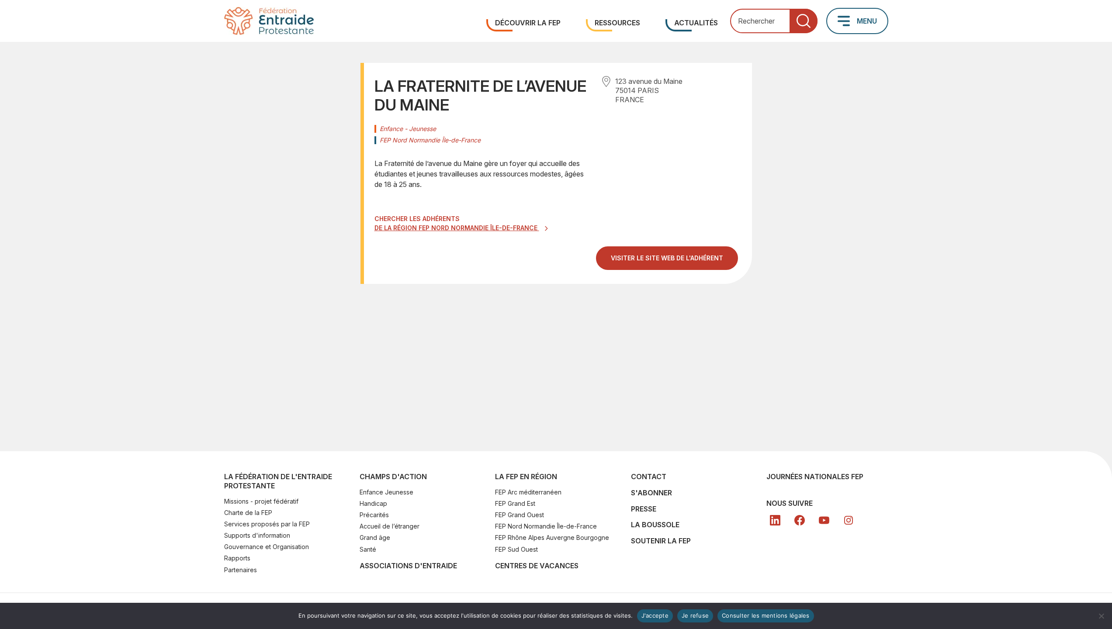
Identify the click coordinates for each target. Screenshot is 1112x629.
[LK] (775, 520)
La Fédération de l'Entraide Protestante (278, 481)
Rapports (237, 558)
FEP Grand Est (515, 503)
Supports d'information (257, 535)
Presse (643, 509)
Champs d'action (393, 476)
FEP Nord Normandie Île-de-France (546, 526)
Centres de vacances (537, 565)
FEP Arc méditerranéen (528, 492)
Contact (648, 476)
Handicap (373, 503)
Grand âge (375, 537)
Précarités (374, 514)
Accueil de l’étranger (389, 526)
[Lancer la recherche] (804, 21)
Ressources (617, 22)
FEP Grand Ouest (519, 514)
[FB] (799, 520)
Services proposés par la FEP (267, 524)
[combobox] (774, 21)
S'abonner (651, 492)
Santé (368, 549)
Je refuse (695, 615)
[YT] (824, 520)
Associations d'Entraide (408, 565)
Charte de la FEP (248, 512)
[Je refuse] (1101, 616)
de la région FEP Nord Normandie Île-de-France (456, 228)
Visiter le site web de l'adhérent (674, 261)
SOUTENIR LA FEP (661, 540)
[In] (848, 520)
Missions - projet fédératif (261, 501)
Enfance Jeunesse (386, 492)
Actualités (696, 22)
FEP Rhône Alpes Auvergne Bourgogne (552, 537)
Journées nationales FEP (814, 476)
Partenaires (240, 570)
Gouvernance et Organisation (266, 546)
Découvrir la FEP (528, 22)
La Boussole (655, 524)
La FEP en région (526, 476)
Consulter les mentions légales (766, 615)
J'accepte (655, 615)
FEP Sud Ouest (516, 549)
